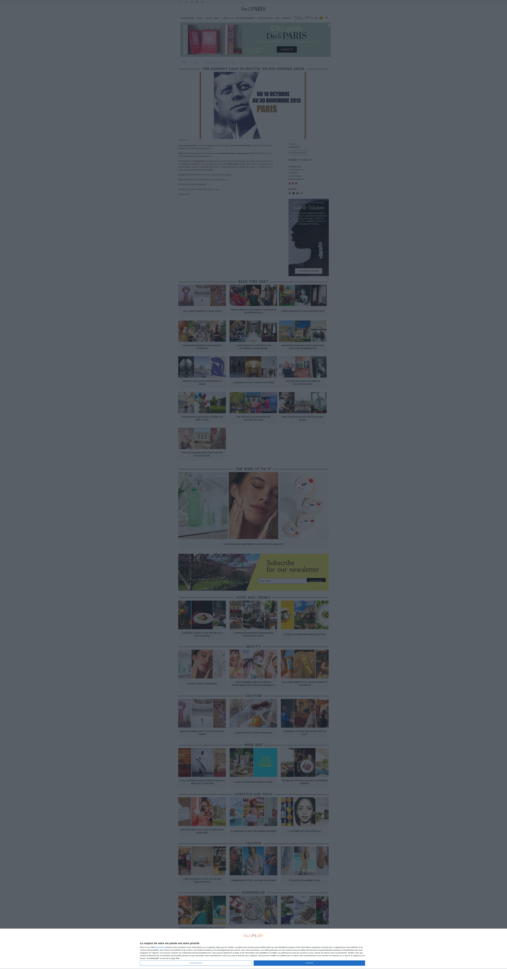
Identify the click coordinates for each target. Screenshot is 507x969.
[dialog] (253, 949)
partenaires (160, 947)
